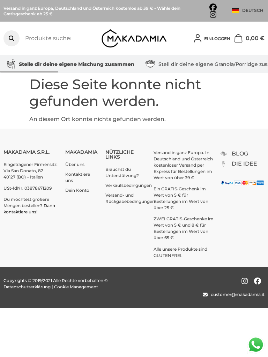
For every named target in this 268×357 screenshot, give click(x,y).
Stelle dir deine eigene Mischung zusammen (76, 64)
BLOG (240, 153)
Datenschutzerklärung (27, 286)
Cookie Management (76, 286)
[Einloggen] (197, 38)
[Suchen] (11, 38)
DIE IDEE (244, 163)
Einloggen (217, 38)
